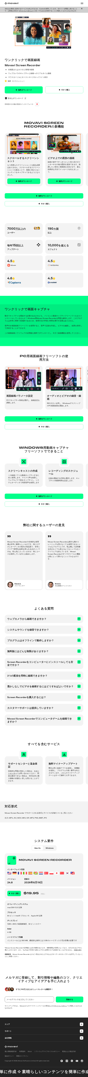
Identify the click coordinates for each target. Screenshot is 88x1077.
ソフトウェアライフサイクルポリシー (47, 1051)
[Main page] (11, 3)
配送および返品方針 (69, 1051)
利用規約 (22, 1051)
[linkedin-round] (72, 1061)
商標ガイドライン (22, 1056)
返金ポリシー (9, 1056)
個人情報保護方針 (11, 1051)
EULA (30, 1051)
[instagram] (67, 1061)
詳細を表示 (77, 950)
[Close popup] (81, 10)
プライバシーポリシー (26, 11)
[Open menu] (82, 3)
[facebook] (61, 1061)
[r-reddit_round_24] (82, 1061)
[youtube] (77, 1061)
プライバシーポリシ (60, 1006)
